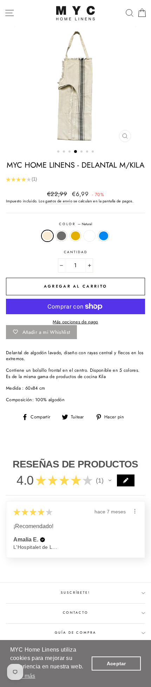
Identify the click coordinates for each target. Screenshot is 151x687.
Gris (61, 236)
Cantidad (75, 252)
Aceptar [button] (116, 663)
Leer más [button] (23, 676)
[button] (110, 480)
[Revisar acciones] (135, 511)
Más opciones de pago (75, 322)
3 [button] (70, 152)
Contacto (75, 612)
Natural (47, 236)
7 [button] (93, 152)
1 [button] (59, 152)
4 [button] (76, 152)
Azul (103, 236)
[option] (75, 86)
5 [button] (82, 152)
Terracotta (89, 236)
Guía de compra (75, 632)
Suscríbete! (75, 592)
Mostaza (75, 236)
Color (75, 224)
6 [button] (88, 152)
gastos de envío (58, 201)
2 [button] (64, 152)
